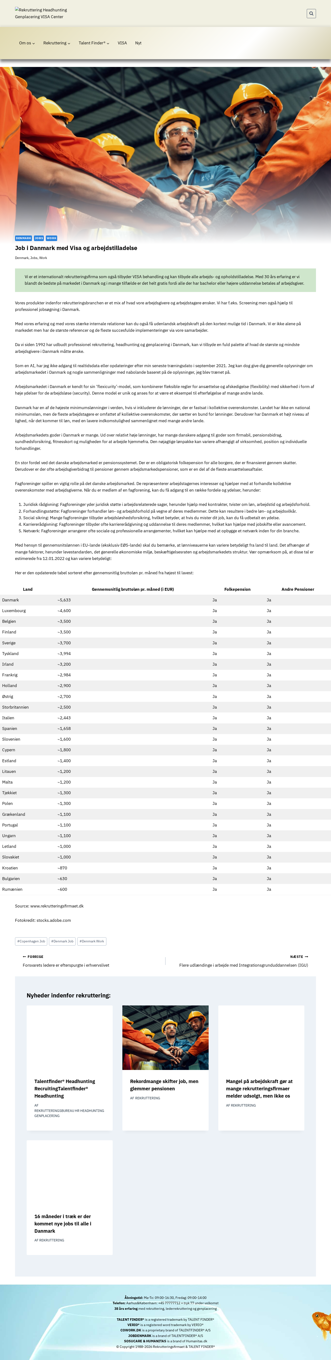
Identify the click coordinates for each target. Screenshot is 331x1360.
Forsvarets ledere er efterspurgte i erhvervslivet (66, 961)
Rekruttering (147, 1098)
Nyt (138, 43)
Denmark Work (91, 941)
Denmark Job (62, 941)
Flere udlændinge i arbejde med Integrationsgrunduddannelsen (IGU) (243, 961)
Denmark (23, 238)
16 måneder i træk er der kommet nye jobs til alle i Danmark (62, 1223)
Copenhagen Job (31, 941)
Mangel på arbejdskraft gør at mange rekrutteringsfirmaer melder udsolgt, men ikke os (259, 1088)
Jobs (39, 238)
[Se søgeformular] (311, 13)
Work (51, 238)
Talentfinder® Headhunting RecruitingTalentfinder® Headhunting (64, 1088)
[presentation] (70, 1037)
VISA (122, 43)
